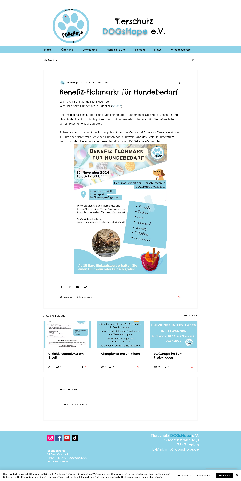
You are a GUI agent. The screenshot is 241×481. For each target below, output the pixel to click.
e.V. (158, 31)
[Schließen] (237, 475)
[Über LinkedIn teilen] (77, 286)
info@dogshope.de (182, 449)
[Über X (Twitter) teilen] (69, 286)
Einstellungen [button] (185, 475)
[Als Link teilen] (85, 286)
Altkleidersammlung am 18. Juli (66, 355)
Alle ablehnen (204, 475)
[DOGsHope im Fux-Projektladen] (173, 334)
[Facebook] (58, 438)
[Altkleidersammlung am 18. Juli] (67, 334)
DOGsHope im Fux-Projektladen (168, 355)
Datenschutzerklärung (153, 477)
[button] (193, 60)
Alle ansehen (191, 315)
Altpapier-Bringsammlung (120, 354)
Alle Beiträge (50, 60)
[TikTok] (75, 438)
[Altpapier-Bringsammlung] (120, 334)
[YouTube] (67, 438)
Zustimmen (224, 475)
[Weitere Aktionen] (179, 82)
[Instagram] (50, 438)
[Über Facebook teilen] (61, 286)
